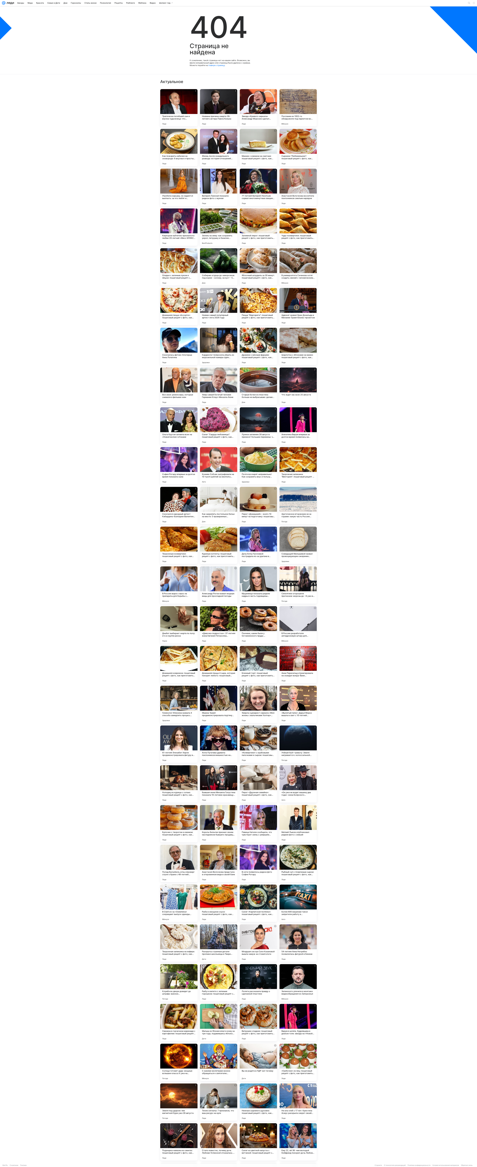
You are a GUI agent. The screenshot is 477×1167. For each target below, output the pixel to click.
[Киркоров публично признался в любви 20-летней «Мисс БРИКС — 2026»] (179, 227)
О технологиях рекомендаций (395, 1165)
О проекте (378, 1165)
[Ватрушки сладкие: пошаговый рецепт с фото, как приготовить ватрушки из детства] (258, 1022)
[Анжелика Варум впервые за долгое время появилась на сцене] (298, 426)
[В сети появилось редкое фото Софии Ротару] (258, 863)
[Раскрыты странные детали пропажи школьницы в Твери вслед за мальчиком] (218, 943)
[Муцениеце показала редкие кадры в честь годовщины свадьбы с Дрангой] (258, 585)
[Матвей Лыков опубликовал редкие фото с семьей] (298, 823)
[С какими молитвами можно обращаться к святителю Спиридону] (218, 1062)
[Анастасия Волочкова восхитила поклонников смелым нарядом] (298, 187)
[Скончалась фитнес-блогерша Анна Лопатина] (179, 346)
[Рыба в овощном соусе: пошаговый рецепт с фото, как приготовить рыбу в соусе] (218, 903)
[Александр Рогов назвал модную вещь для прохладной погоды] (218, 585)
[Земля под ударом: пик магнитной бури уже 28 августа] (179, 1102)
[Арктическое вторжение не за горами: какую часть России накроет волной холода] (298, 505)
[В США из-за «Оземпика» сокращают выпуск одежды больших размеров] (179, 903)
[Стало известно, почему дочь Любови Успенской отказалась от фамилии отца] (218, 1142)
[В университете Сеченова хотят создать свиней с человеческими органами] (298, 267)
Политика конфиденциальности (419, 1165)
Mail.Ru (5, 1165)
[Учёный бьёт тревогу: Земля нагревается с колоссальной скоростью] (298, 744)
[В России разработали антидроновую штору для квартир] (298, 624)
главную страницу (216, 65)
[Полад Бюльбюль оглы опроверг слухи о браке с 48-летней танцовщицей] (179, 863)
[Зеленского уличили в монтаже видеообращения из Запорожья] (298, 982)
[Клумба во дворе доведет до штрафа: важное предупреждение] (179, 982)
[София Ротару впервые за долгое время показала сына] (179, 465)
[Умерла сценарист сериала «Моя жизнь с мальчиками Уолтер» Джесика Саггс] (258, 704)
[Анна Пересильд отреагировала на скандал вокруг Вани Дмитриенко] (298, 664)
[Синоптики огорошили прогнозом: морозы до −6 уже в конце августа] (298, 585)
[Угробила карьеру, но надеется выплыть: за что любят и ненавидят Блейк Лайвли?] (179, 187)
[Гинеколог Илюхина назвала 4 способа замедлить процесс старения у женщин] (179, 704)
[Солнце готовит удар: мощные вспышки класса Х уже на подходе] (179, 1062)
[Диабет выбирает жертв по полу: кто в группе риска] (179, 624)
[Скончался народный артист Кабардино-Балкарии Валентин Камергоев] (179, 505)
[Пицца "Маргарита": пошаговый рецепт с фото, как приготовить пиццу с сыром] (258, 306)
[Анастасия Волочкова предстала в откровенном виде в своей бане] (218, 863)
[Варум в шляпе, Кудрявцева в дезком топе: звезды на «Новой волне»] (298, 1022)
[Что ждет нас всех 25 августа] (298, 386)
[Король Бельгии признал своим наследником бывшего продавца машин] (218, 823)
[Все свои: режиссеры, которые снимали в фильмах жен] (179, 386)
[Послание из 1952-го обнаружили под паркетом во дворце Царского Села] (298, 107)
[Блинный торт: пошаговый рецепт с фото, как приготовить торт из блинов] (258, 664)
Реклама (23, 1165)
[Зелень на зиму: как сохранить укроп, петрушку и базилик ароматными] (218, 227)
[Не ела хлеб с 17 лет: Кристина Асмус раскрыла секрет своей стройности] (298, 1102)
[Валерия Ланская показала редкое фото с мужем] (218, 187)
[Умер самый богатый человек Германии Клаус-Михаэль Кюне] (218, 386)
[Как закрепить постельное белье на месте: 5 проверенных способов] (218, 505)
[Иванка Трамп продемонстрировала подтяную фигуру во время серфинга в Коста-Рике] (218, 704)
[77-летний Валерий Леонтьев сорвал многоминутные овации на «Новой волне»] (258, 187)
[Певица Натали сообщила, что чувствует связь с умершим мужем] (258, 823)
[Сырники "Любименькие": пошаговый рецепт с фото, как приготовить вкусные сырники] (298, 147)
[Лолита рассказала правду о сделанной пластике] (258, 982)
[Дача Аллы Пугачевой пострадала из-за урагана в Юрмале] (258, 545)
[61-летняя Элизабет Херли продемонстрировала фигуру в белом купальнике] (179, 744)
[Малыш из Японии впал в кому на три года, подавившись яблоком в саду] (218, 1022)
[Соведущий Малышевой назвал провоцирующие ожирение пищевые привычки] (298, 545)
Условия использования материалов (445, 1165)
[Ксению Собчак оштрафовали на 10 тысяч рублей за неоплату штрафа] (218, 465)
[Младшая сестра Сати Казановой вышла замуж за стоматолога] (258, 943)
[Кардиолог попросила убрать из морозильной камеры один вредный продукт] (218, 346)
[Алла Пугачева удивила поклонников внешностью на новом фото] (218, 744)
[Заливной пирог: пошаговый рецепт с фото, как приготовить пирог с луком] (258, 227)
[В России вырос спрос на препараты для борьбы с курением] (179, 585)
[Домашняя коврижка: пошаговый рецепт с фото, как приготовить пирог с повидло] (179, 664)
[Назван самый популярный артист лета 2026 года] (218, 306)
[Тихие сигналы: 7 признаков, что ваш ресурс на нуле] (218, 1102)
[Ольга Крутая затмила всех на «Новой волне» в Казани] (179, 426)
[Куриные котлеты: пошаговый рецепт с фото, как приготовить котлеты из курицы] (218, 545)
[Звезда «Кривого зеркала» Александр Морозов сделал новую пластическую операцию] (258, 107)
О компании (14, 1165)
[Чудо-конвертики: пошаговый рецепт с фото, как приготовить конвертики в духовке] (298, 227)
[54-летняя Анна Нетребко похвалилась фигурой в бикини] (298, 943)
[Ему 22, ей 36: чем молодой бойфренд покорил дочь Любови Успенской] (298, 1142)
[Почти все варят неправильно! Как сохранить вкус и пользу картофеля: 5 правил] (258, 465)
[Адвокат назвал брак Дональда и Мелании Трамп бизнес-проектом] (298, 306)
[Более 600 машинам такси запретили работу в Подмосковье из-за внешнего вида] (298, 903)
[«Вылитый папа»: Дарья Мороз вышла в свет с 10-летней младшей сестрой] (298, 704)
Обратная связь (467, 1165)
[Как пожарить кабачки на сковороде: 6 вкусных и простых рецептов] (179, 147)
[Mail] (3, 3)
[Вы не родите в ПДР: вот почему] (258, 1062)
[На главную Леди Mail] (9, 3)
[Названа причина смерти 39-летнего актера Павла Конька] (218, 107)
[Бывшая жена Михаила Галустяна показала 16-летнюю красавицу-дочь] (218, 784)
